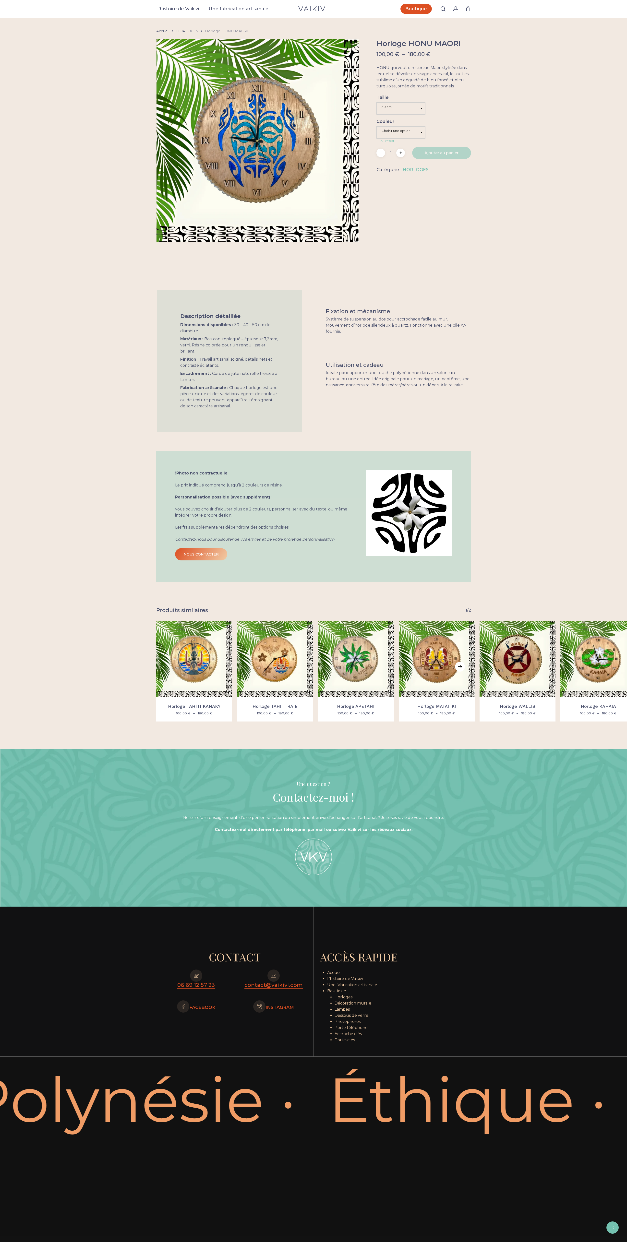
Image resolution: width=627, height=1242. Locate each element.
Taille (382, 97)
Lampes (342, 1009)
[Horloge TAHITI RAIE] (275, 659)
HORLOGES (187, 31)
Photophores (348, 1021)
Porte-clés (345, 1040)
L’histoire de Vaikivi (345, 978)
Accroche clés (348, 1033)
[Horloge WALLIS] (517, 659)
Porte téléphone (351, 1027)
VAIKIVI (313, 8)
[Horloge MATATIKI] (437, 659)
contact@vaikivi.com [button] (273, 985)
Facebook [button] (202, 1007)
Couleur (385, 121)
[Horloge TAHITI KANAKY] (194, 659)
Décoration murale (353, 1003)
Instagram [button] (279, 1007)
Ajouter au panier (441, 153)
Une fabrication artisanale (352, 984)
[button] (201, 554)
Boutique (336, 991)
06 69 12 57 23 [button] (196, 985)
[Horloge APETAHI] (356, 659)
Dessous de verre (351, 1015)
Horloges (343, 997)
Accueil (162, 31)
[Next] (460, 667)
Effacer (389, 140)
